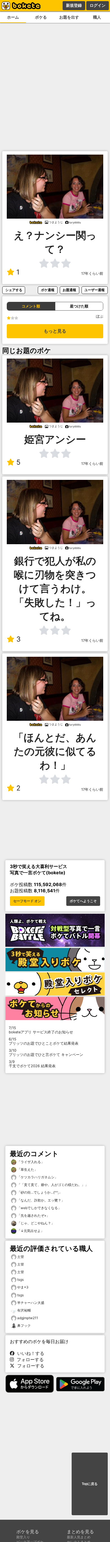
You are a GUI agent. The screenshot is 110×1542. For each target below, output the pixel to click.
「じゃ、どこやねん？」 (35, 1223)
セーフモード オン (27, 901)
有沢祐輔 (24, 1310)
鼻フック (24, 1325)
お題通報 (69, 290)
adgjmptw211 (27, 1318)
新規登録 (74, 5)
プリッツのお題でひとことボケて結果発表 (43, 1041)
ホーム (13, 17)
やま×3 (22, 1287)
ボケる (41, 17)
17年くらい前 (92, 273)
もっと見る (55, 331)
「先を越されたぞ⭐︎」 (33, 1215)
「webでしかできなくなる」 (38, 1208)
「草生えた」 (27, 1169)
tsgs (20, 1279)
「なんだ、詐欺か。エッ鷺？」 (40, 1200)
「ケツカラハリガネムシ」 (37, 1177)
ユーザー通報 (94, 290)
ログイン (97, 5)
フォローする (29, 1359)
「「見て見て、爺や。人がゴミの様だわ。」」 (52, 1185)
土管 (20, 1257)
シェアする (13, 290)
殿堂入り (23, 1537)
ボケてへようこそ (83, 901)
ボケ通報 (47, 290)
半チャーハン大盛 (30, 1303)
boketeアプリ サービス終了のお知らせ (41, 1030)
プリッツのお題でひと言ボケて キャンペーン (46, 1052)
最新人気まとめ (79, 1537)
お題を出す (69, 17)
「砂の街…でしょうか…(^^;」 (39, 1192)
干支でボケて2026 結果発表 (32, 1064)
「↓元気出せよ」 (30, 1231)
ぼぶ (99, 316)
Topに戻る (90, 1484)
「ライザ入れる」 (30, 1162)
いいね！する (29, 1353)
